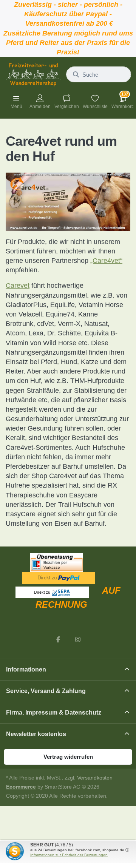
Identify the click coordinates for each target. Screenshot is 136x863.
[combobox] (98, 74)
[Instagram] (78, 639)
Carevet (17, 285)
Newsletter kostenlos (36, 734)
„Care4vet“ (106, 260)
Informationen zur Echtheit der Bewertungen (69, 855)
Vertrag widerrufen (68, 756)
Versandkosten (95, 778)
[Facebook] (58, 639)
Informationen (26, 669)
